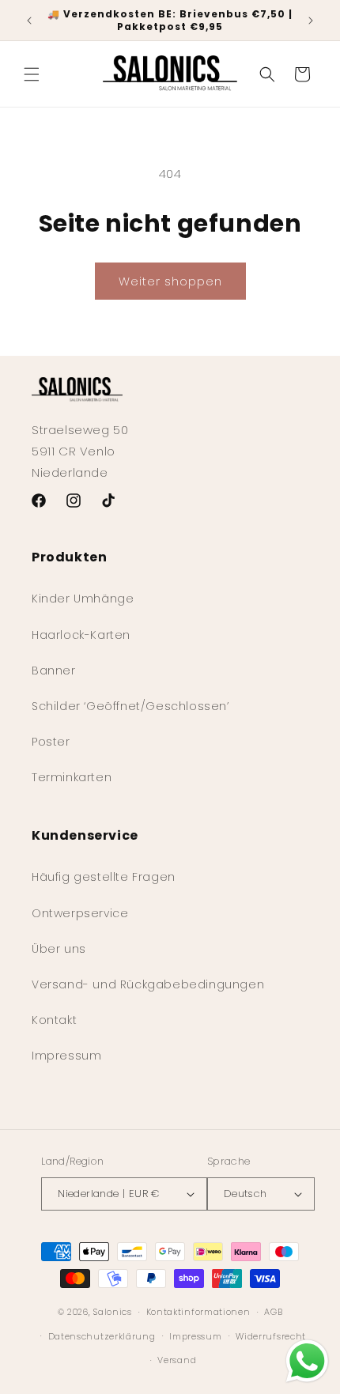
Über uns (59, 949)
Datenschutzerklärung (102, 1336)
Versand (176, 1360)
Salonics (112, 1311)
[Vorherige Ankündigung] (29, 20)
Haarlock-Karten (81, 635)
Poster (51, 742)
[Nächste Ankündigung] (310, 20)
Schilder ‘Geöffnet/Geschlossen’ (130, 706)
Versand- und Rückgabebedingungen (148, 984)
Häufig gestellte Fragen (104, 877)
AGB (273, 1311)
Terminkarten (71, 777)
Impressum (66, 1055)
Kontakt (54, 1020)
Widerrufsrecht (271, 1336)
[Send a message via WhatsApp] (307, 1361)
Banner (54, 670)
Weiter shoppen (170, 281)
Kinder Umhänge (83, 598)
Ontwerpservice (80, 913)
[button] (31, 74)
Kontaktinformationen (198, 1311)
